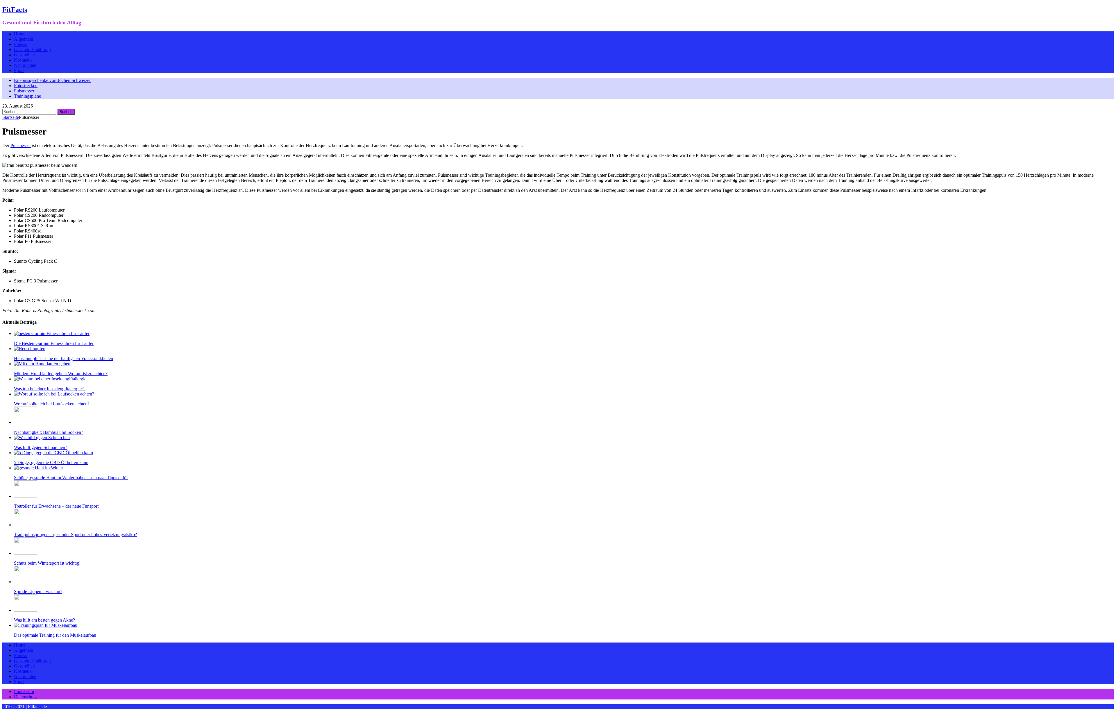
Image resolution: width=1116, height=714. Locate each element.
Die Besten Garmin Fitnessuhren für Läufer (54, 343)
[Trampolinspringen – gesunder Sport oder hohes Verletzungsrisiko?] (25, 524)
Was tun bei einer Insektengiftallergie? (49, 388)
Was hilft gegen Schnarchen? (40, 447)
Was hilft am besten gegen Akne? (44, 620)
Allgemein (23, 39)
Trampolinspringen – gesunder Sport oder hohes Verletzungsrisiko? (75, 534)
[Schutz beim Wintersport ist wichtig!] (25, 553)
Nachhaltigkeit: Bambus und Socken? (48, 432)
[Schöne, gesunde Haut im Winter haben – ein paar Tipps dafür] (38, 467)
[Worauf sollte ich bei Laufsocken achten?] (54, 393)
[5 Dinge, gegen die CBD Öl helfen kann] (53, 452)
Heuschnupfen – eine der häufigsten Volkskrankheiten (63, 358)
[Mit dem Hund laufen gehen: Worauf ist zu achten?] (42, 363)
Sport (19, 70)
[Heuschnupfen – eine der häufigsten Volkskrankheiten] (29, 348)
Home (19, 33)
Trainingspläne (27, 96)
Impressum (24, 691)
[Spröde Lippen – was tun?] (25, 581)
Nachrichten (25, 65)
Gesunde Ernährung (32, 49)
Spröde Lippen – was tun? (38, 591)
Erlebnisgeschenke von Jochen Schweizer (52, 80)
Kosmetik (23, 60)
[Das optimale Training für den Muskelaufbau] (45, 625)
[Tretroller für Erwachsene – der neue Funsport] (25, 496)
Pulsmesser (24, 90)
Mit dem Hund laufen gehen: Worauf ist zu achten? (61, 373)
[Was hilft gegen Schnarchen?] (42, 437)
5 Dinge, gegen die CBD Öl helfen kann (51, 462)
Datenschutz (25, 696)
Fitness (20, 44)
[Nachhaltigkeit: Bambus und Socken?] (25, 422)
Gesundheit (24, 54)
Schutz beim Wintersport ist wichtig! (47, 563)
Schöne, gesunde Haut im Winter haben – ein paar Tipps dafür (71, 477)
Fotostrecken (25, 85)
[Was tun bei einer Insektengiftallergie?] (50, 378)
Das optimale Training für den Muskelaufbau (55, 635)
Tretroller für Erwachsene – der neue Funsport (56, 506)
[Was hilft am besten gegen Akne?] (25, 610)
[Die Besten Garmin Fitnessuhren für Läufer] (52, 333)
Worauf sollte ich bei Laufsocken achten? (52, 403)
